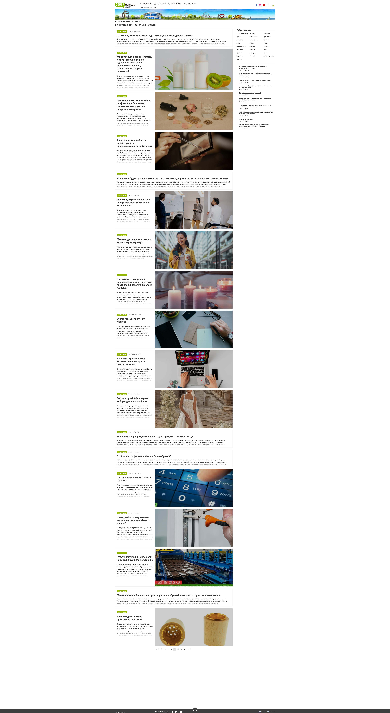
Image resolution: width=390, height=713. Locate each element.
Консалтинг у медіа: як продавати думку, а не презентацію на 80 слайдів (253, 67)
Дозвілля (192, 3)
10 (164, 649)
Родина (266, 53)
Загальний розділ (242, 33)
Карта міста (145, 7)
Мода (265, 49)
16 (184, 649)
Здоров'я (267, 33)
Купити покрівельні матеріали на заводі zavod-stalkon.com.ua (135, 558)
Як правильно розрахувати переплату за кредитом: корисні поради (155, 436)
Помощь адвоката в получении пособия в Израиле (254, 80)
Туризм (239, 36)
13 (174, 649)
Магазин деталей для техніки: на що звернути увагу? (134, 241)
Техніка (252, 33)
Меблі (252, 43)
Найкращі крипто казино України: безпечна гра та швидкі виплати (131, 361)
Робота (252, 56)
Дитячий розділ (269, 56)
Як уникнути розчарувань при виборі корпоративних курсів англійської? (134, 202)
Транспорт (267, 36)
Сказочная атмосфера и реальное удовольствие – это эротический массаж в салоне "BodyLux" (134, 283)
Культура (267, 46)
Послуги (252, 53)
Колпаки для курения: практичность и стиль (129, 618)
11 (168, 649)
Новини (147, 3)
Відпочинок (253, 40)
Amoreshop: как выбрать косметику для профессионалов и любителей (134, 143)
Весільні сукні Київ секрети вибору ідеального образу (132, 400)
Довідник (176, 3)
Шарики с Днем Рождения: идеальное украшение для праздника (154, 35)
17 (188, 649)
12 (171, 649)
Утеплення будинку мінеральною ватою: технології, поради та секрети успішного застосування (172, 178)
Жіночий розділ (241, 46)
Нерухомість (254, 36)
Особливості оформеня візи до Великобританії (144, 456)
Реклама (239, 59)
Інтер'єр (252, 49)
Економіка (240, 49)
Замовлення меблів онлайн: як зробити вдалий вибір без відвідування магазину (255, 99)
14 (178, 649)
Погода (153, 7)
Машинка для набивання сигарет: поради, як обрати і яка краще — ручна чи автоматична (168, 595)
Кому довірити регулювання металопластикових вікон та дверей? (133, 520)
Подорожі (240, 56)
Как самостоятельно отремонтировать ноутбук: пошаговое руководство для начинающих (254, 125)
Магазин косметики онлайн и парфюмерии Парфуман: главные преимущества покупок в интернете (134, 105)
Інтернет (252, 46)
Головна (161, 3)
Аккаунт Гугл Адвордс (246, 119)
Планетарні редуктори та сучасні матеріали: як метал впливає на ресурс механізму (255, 106)
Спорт (266, 43)
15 (181, 649)
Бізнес (239, 43)
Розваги (266, 40)
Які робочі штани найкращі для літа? (250, 93)
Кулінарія (239, 53)
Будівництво (240, 40)
